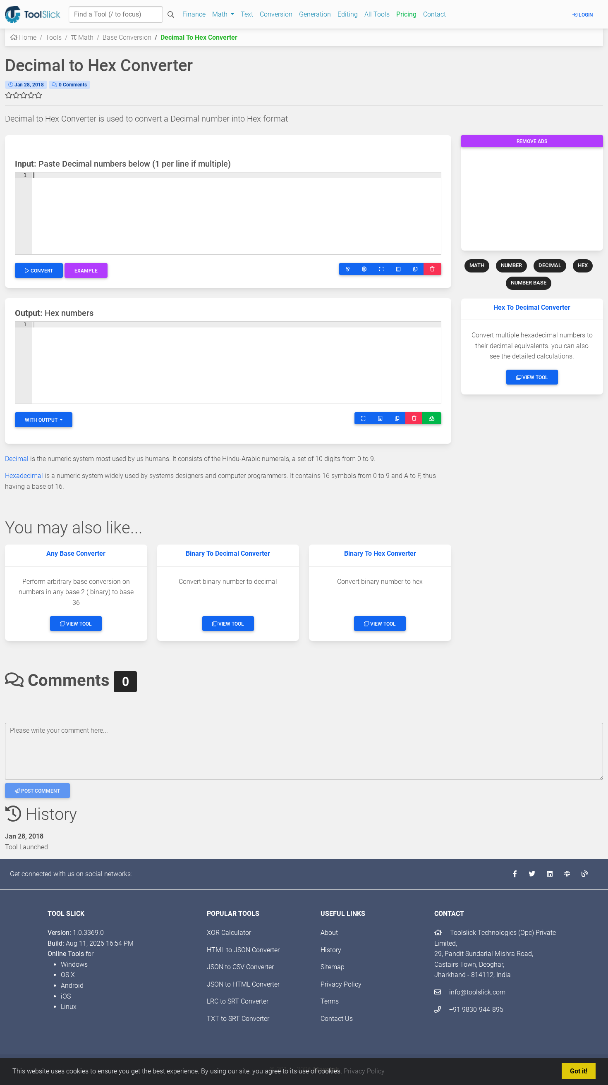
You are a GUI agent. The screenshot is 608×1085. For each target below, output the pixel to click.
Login (585, 15)
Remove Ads (532, 141)
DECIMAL (550, 265)
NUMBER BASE (528, 283)
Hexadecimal (24, 476)
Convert (41, 271)
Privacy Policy (364, 1071)
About (329, 933)
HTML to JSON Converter (243, 950)
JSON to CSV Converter (240, 967)
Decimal (17, 459)
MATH (476, 265)
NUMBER (511, 265)
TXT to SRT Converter (238, 1019)
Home (26, 37)
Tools (53, 37)
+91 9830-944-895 (475, 1009)
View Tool (534, 377)
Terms (330, 1001)
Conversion (276, 14)
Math (85, 37)
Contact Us (337, 1019)
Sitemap (333, 967)
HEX (583, 265)
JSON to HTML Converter (243, 984)
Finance (194, 14)
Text (247, 14)
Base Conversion (127, 37)
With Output (42, 420)
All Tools (377, 14)
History (331, 950)
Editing (348, 14)
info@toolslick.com (476, 992)
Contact (434, 14)
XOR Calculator (229, 933)
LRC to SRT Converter (237, 1001)
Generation (315, 14)
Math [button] (220, 14)
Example (86, 271)
